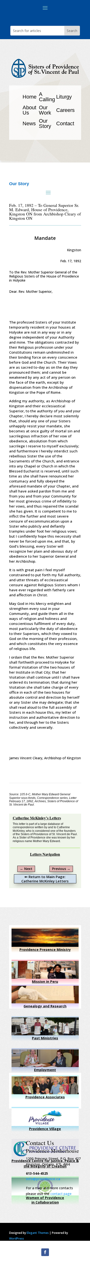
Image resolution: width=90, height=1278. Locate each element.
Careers (65, 110)
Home (29, 97)
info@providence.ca (43, 1179)
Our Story (45, 123)
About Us (29, 110)
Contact (65, 123)
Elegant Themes (38, 1233)
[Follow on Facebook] (45, 1252)
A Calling (47, 96)
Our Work (45, 110)
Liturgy (64, 97)
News (29, 123)
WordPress (16, 1238)
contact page (61, 1193)
